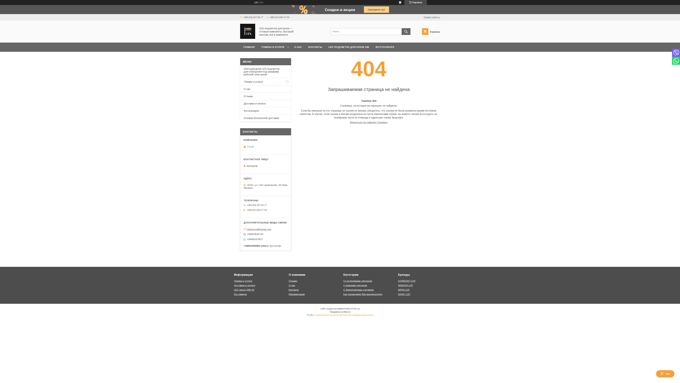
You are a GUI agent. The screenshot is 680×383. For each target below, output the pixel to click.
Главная (249, 47)
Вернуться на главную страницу (369, 122)
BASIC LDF (404, 294)
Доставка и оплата (255, 103)
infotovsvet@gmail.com (259, 229)
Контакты (315, 47)
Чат (668, 373)
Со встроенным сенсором (357, 281)
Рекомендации (297, 294)
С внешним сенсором (355, 285)
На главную (240, 294)
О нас (298, 47)
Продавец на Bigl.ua (340, 312)
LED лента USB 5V (244, 289)
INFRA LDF (404, 289)
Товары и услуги (272, 47)
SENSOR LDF (405, 285)
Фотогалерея (384, 47)
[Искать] (406, 31)
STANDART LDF (407, 281)
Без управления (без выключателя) (362, 294)
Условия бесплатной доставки (261, 118)
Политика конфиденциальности (358, 315)
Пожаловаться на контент (327, 315)
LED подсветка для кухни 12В (348, 47)
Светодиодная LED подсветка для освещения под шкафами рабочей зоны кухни (261, 71)
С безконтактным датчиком (358, 289)
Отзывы (248, 96)
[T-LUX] (247, 38)
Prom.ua (355, 308)
